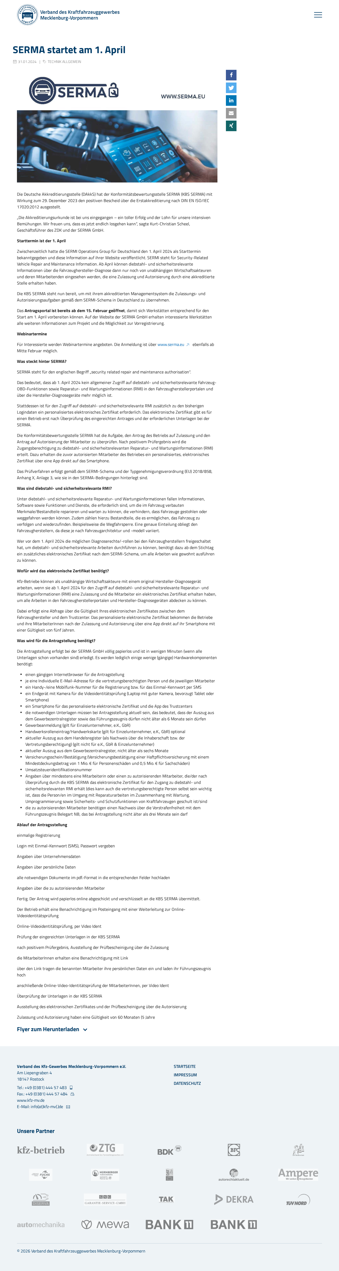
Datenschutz (187, 1083)
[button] (231, 75)
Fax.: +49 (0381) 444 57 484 (43, 1094)
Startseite (185, 1066)
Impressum (185, 1075)
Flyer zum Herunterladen (49, 1029)
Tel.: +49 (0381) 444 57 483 (42, 1087)
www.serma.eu (171, 344)
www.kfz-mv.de (30, 1100)
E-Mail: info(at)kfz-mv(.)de (40, 1106)
